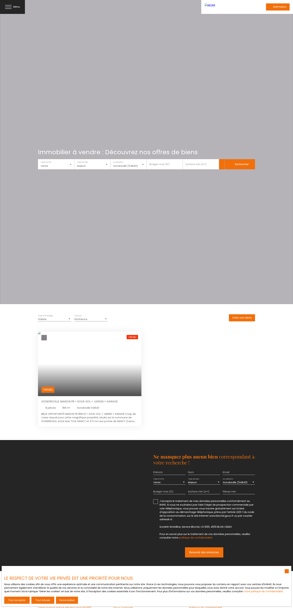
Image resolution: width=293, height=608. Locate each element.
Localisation (118, 162)
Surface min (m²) (196, 164)
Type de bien (82, 162)
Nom (191, 472)
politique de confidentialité (195, 537)
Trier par (78, 316)
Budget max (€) (159, 164)
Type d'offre (46, 162)
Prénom (158, 472)
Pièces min (229, 491)
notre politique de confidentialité (263, 591)
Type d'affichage (45, 316)
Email (226, 472)
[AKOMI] (226, 7)
